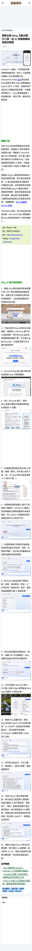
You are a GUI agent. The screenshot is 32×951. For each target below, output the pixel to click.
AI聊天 (5, 891)
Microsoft (18, 891)
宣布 (19, 80)
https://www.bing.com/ (15, 235)
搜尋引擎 (15, 888)
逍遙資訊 (16, 3)
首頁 (3, 30)
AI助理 (21, 888)
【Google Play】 (15, 238)
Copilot (11, 891)
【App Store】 (7, 242)
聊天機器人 (9, 30)
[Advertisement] (16, 18)
